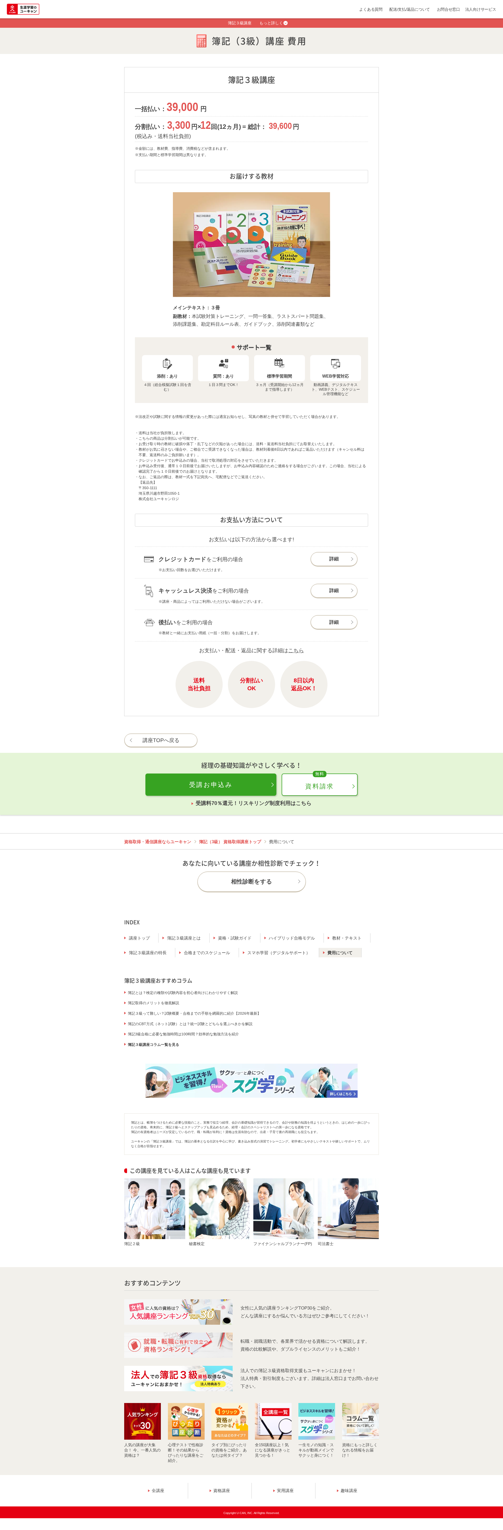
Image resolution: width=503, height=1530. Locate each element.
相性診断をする (251, 881)
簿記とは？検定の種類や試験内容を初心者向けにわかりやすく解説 (183, 993)
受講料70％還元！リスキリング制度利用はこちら (253, 803)
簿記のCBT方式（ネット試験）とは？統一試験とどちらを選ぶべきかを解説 (190, 1024)
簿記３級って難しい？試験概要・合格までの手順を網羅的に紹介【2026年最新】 (194, 1013)
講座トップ (139, 938)
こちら (296, 650)
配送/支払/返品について (409, 9)
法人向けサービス (480, 9)
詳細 (334, 558)
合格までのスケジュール (207, 953)
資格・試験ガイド (235, 938)
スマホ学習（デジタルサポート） (278, 953)
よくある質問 (370, 9)
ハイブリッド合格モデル (292, 938)
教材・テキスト (347, 938)
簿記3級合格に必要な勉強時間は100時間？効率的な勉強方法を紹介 (183, 1034)
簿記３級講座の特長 (148, 953)
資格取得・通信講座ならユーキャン (157, 841)
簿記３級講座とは (184, 938)
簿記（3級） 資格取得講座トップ (230, 841)
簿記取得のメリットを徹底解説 (153, 1003)
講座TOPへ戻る (161, 740)
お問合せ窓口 (448, 9)
